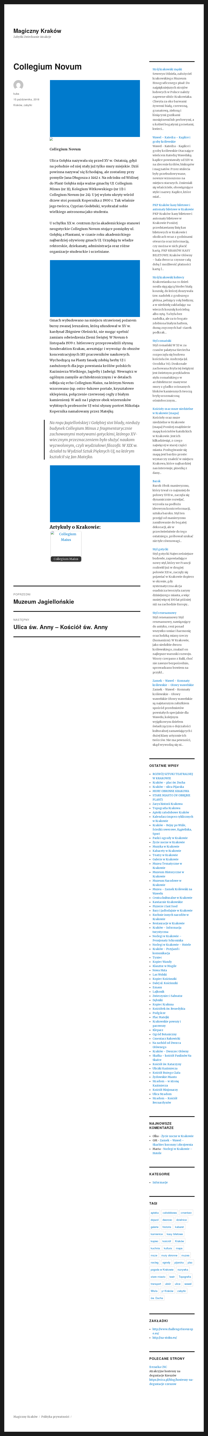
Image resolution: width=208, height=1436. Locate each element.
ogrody (166, 1262)
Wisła (154, 1291)
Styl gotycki (160, 549)
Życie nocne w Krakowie (169, 842)
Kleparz (158, 1030)
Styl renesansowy (165, 613)
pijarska (179, 1262)
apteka (155, 1213)
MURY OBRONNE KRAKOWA (171, 791)
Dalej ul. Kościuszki (165, 983)
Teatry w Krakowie (165, 855)
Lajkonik (158, 991)
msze (154, 1255)
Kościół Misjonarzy (165, 1090)
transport (156, 1284)
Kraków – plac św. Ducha (169, 782)
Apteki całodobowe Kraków (171, 812)
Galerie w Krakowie (166, 859)
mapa (179, 1248)
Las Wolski (160, 974)
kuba (16, 94)
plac (190, 1262)
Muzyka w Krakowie (166, 846)
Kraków (17, 105)
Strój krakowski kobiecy (168, 277)
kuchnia (155, 1248)
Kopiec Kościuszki (165, 979)
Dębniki (158, 1000)
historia (166, 1227)
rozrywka (183, 1269)
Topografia (185, 1277)
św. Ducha (157, 1298)
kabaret (179, 1227)
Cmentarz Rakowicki (166, 1038)
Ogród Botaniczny (165, 1034)
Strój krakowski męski (167, 69)
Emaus (157, 987)
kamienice (157, 1234)
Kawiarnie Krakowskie (168, 902)
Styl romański (162, 341)
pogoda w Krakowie (162, 1269)
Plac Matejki (161, 1017)
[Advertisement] (96, 108)
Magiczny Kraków (37, 30)
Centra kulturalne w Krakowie (172, 898)
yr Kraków (167, 1291)
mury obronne (169, 1255)
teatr (172, 1277)
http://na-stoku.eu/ (165, 1337)
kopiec (154, 1241)
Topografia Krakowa (166, 808)
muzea (185, 1255)
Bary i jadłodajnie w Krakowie (173, 910)
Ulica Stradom (162, 1094)
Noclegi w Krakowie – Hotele (172, 944)
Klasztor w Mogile (165, 966)
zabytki (28, 105)
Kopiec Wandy (162, 962)
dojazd (154, 1220)
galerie (154, 1227)
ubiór (168, 1284)
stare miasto (158, 1277)
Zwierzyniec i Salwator (168, 996)
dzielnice (181, 1220)
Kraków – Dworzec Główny (171, 1051)
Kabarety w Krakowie (167, 851)
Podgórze (159, 1013)
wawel (188, 1284)
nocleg (154, 1262)
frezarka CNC (158, 1367)
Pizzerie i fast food (165, 906)
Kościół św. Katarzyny (167, 1064)
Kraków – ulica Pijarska (168, 787)
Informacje (160, 1182)
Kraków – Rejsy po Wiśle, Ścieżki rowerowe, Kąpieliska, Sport (172, 830)
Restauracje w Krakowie (169, 923)
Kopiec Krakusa (163, 1004)
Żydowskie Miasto (165, 1077)
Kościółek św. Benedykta (169, 1009)
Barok (156, 481)
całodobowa (170, 1213)
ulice (177, 1284)
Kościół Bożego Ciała (166, 1073)
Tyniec (157, 957)
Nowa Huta (160, 970)
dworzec (167, 1220)
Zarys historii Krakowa (168, 804)
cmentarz (186, 1213)
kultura (168, 1248)
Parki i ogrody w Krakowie (170, 838)
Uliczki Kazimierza (165, 1068)
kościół (166, 1241)
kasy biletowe (175, 1234)
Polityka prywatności (55, 1417)
